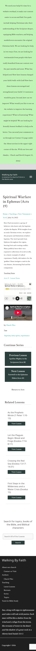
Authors (5, 575)
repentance (25, 335)
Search (18, 542)
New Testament (24, 214)
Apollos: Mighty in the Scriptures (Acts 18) (18, 358)
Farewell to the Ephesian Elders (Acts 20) (18, 374)
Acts (4, 217)
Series (6, 593)
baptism (7, 335)
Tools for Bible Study (10, 601)
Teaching (12, 214)
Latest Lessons (9, 586)
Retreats (7, 590)
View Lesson (16, 423)
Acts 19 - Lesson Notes (12, 278)
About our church (9, 567)
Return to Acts (18, 389)
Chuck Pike (10, 325)
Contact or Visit (10, 571)
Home (5, 214)
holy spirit (16, 335)
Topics (6, 597)
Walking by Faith (9, 174)
